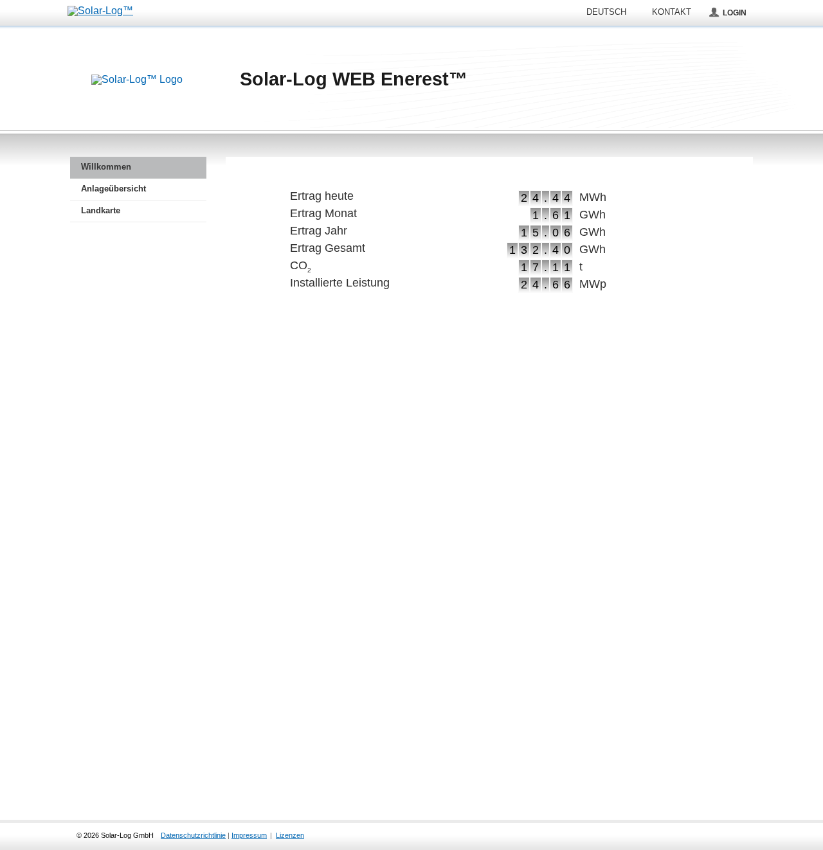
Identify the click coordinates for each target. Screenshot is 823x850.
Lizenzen (290, 835)
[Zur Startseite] (137, 80)
